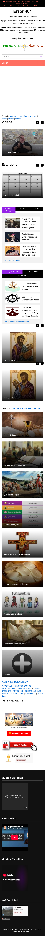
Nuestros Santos (8, 210)
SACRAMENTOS (8, 688)
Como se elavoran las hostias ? (17, 584)
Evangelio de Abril (11, 195)
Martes (25, 116)
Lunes (20, 116)
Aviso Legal (31, 6)
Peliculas (22, 209)
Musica (36, 209)
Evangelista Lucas (11, 398)
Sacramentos (22, 276)
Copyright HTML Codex (21, 932)
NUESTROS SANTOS (22, 686)
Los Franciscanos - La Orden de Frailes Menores (30, 286)
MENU (5, 63)
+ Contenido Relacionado (27, 408)
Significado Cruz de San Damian (17, 554)
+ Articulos (8, 674)
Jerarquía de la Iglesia (13, 614)
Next (42, 122)
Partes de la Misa (11, 435)
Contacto (39, 6)
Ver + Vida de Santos (12, 260)
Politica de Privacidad (18, 6)
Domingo (12, 116)
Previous (37, 122)
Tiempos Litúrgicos (11, 525)
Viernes (11, 119)
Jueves (4, 119)
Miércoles (33, 116)
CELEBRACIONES (24, 688)
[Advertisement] (22, 89)
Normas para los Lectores (14, 465)
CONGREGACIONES (33, 691)
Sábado (18, 119)
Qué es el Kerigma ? (12, 495)
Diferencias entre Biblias (14, 644)
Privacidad (15, 929)
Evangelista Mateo (11, 360)
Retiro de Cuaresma (12, 153)
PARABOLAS (7, 686)
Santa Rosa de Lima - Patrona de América (29, 237)
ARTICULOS (18, 691)
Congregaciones (12, 272)
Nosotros (7, 6)
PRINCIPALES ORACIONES (12, 694)
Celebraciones (33, 272)
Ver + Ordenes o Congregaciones (17, 321)
